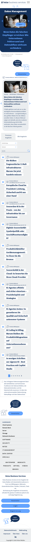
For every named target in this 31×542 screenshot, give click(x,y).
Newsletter (22, 74)
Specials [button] (5, 457)
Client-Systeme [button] (7, 425)
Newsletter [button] (15, 501)
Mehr (20, 24)
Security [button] (6, 443)
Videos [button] (25, 466)
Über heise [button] (16, 534)
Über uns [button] (25, 534)
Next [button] (30, 103)
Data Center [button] (7, 453)
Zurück (2, 21)
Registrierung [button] (15, 511)
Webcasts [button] (21, 462)
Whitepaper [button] (10, 462)
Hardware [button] (6, 422)
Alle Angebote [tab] (22, 136)
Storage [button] (4, 433)
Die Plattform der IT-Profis (7, 54)
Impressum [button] (6, 534)
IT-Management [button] (8, 450)
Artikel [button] (16, 466)
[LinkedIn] (15, 537)
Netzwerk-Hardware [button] (8, 436)
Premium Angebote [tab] (8, 136)
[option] (15, 21)
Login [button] (15, 506)
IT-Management (19, 54)
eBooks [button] (15, 469)
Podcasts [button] (7, 466)
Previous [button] (1, 103)
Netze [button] (4, 446)
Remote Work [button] (6, 428)
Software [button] (6, 439)
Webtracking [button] (23, 530)
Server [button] (4, 430)
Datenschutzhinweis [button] (10, 530)
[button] (13, 6)
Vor (29, 21)
